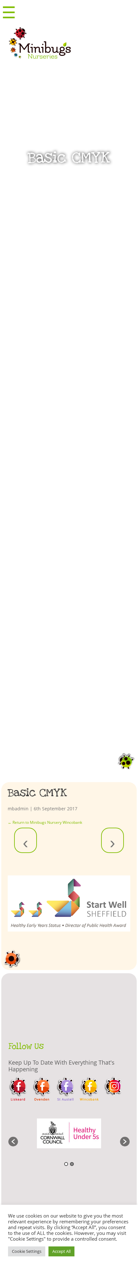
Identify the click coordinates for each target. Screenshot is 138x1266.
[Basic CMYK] (69, 903)
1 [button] (66, 1164)
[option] (69, 1138)
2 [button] (72, 1164)
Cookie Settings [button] (26, 1251)
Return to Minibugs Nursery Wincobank (45, 822)
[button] (13, 1141)
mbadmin (18, 809)
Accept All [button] (61, 1251)
